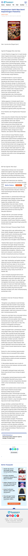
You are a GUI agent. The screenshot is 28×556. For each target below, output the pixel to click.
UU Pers (11, 519)
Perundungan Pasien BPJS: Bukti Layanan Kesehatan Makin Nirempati (9, 497)
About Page (20, 516)
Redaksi (6, 519)
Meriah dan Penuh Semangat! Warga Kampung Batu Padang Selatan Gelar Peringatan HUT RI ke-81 (10, 470)
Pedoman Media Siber (18, 519)
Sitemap (7, 520)
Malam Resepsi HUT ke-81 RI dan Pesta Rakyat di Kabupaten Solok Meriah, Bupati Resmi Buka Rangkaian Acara (10, 484)
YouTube (19, 517)
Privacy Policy (13, 520)
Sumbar (22, 5)
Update (19, 185)
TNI (13, 5)
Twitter (16, 517)
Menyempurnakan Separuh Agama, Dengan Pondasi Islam (12, 437)
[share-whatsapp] (15, 449)
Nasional (8, 5)
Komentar (14, 452)
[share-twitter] (13, 449)
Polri (17, 5)
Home (2, 5)
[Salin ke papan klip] (17, 449)
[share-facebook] (11, 449)
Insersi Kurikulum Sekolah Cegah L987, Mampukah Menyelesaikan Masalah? (10, 491)
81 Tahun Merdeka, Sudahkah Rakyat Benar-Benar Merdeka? (10, 477)
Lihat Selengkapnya (13, 503)
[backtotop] (14, 509)
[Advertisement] (14, 542)
